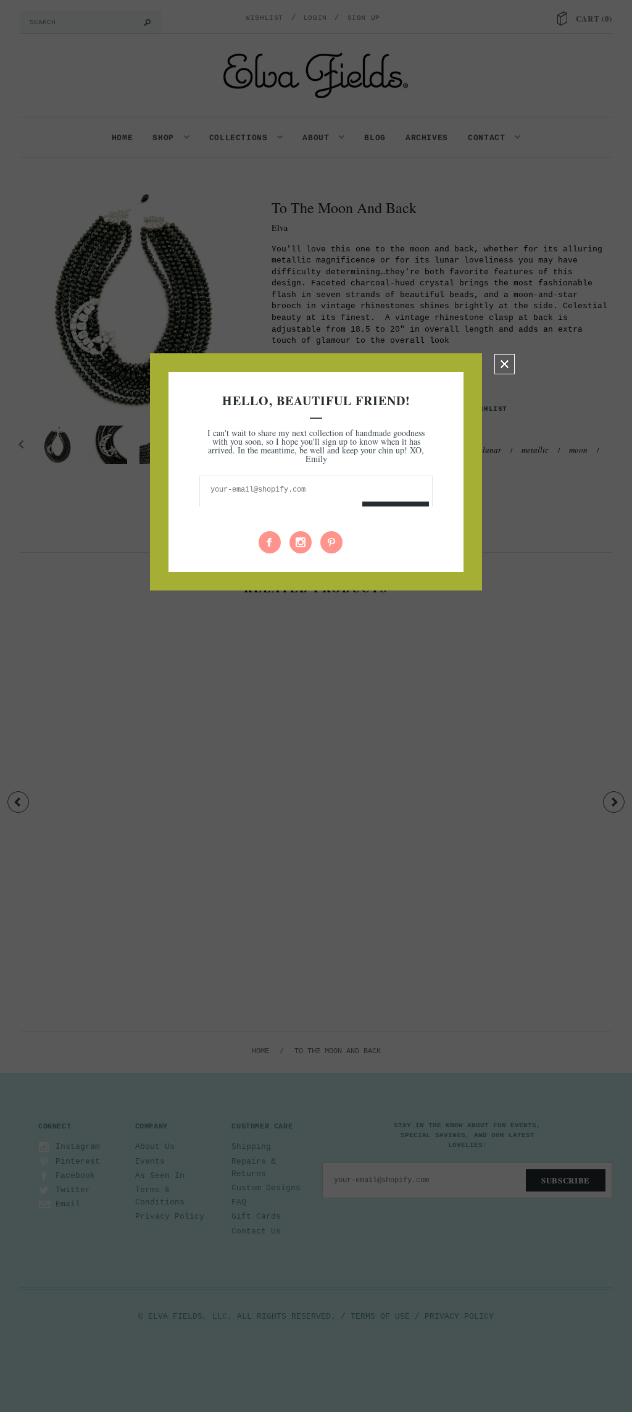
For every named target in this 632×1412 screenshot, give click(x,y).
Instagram (300, 542)
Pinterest (331, 542)
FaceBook (270, 542)
